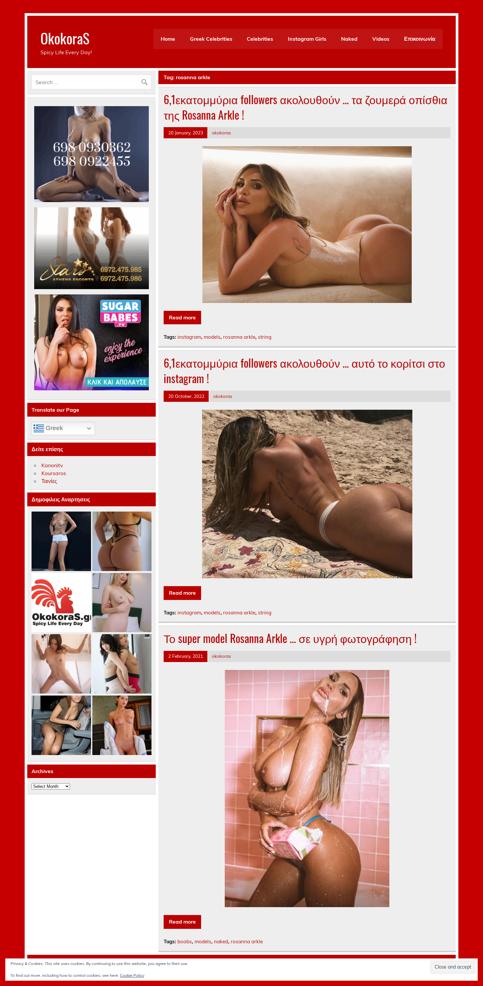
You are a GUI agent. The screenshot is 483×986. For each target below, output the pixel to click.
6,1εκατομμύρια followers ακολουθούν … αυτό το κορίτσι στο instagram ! (304, 370)
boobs (184, 941)
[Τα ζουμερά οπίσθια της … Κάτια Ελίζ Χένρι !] (122, 542)
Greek (53, 427)
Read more (182, 317)
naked (221, 941)
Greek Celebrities (211, 38)
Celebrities (260, 38)
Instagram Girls (307, 38)
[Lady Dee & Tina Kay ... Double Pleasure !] (122, 664)
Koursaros (53, 473)
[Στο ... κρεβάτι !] (122, 603)
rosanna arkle (239, 337)
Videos (380, 38)
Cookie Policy (132, 975)
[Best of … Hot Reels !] (61, 603)
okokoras (221, 132)
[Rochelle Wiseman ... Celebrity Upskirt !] (61, 726)
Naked (349, 38)
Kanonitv (52, 465)
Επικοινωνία (419, 38)
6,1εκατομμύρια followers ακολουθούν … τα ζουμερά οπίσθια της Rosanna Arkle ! (306, 107)
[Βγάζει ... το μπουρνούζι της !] (122, 726)
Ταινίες (49, 481)
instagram (189, 337)
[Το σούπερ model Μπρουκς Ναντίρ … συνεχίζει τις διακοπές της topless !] (61, 542)
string (264, 337)
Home (168, 38)
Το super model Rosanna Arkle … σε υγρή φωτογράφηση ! (290, 638)
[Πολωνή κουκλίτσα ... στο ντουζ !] (61, 664)
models (212, 337)
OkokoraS (64, 37)
